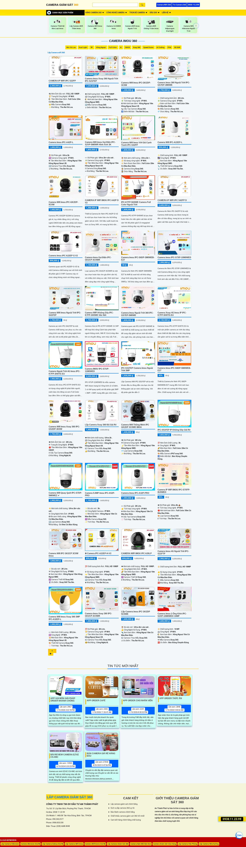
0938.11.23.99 (232, 819)
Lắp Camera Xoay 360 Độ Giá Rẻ (100, 425)
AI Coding (160, 47)
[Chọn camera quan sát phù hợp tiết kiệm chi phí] (196, 25)
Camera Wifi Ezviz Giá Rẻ (95, 844)
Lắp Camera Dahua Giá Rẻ (52, 844)
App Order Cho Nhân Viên (138, 700)
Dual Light (83, 47)
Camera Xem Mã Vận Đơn (140, 844)
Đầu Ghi (153, 13)
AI (121, 47)
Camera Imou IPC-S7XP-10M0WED (174, 257)
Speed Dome (148, 47)
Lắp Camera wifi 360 (56, 53)
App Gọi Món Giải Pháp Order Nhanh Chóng (62, 699)
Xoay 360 (136, 47)
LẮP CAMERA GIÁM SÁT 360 (69, 797)
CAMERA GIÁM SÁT (62, 4)
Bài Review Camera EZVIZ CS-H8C (64, 756)
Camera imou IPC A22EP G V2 (63, 256)
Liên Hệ (165, 13)
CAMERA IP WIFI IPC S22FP (62, 81)
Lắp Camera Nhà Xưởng (209, 844)
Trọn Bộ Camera (137, 13)
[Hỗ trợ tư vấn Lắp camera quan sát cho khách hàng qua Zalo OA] (239, 835)
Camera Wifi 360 (164, 5)
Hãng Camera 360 (93, 13)
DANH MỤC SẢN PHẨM (62, 13)
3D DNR (177, 47)
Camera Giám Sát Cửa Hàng (164, 844)
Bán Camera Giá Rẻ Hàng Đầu (101, 754)
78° (91, 47)
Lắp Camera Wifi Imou (74, 844)
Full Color (113, 47)
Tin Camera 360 (179, 5)
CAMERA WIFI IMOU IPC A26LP (136, 553)
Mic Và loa (71, 47)
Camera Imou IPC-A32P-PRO (135, 493)
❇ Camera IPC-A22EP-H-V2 (98, 553)
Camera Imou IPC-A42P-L (61, 142)
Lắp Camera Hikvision (10, 844)
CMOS (127, 47)
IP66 (169, 47)
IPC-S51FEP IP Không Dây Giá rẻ (174, 430)
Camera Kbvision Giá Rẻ (30, 844)
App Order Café (96, 700)
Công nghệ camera (115, 13)
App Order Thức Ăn (170, 698)
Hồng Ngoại (101, 47)
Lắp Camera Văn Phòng (187, 844)
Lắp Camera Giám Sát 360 (117, 844)
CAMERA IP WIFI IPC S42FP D (172, 200)
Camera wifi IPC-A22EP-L (170, 142)
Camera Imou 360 (123, 41)
